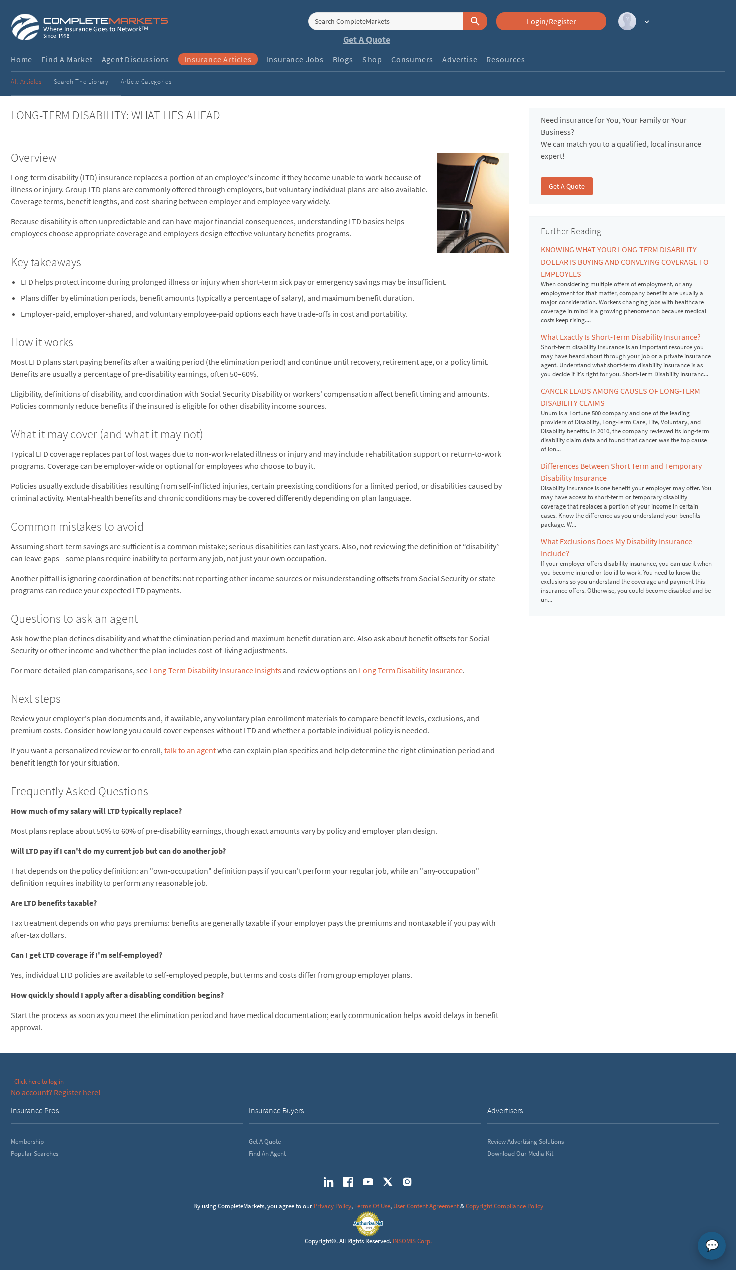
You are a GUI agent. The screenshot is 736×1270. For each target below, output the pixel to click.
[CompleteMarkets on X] (388, 1182)
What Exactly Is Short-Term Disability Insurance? (621, 337)
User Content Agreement (426, 1206)
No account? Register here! (56, 1092)
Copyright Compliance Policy (504, 1206)
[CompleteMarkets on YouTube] (368, 1182)
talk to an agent (190, 750)
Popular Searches (34, 1153)
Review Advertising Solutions (525, 1141)
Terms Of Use (372, 1206)
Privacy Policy (332, 1206)
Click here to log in (39, 1081)
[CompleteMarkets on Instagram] (407, 1182)
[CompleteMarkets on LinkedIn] (329, 1182)
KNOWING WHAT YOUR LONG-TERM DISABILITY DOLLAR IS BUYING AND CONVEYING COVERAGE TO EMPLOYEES (625, 261)
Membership (27, 1141)
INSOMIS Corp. (412, 1241)
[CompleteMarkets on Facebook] (348, 1182)
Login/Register (551, 21)
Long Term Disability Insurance (411, 670)
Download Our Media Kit (520, 1153)
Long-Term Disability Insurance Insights (215, 670)
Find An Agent (267, 1153)
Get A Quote (366, 39)
